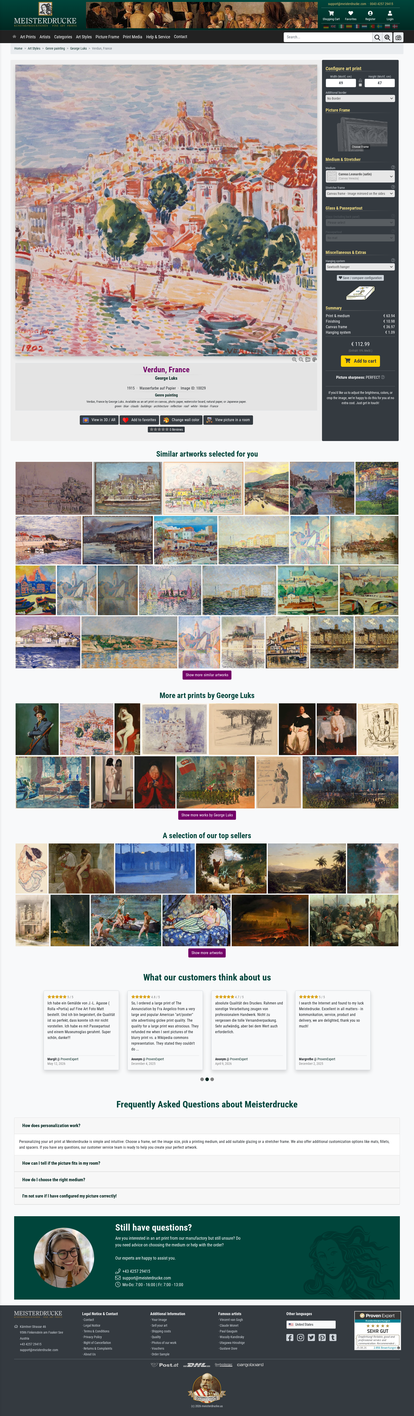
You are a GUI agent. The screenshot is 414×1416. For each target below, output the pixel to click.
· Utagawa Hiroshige (231, 1343)
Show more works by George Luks (207, 815)
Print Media (132, 36)
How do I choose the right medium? (53, 1179)
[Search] (377, 37)
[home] (14, 36)
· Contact (88, 1320)
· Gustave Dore (227, 1349)
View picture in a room (231, 420)
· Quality (155, 1337)
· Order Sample (160, 1354)
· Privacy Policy (92, 1337)
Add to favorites (142, 420)
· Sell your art (158, 1326)
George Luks (78, 48)
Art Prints (28, 36)
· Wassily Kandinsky (231, 1337)
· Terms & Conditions (95, 1331)
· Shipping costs (160, 1331)
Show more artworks (207, 953)
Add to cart (363, 361)
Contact (180, 36)
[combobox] (360, 98)
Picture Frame (107, 36)
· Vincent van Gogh (230, 1320)
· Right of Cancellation (96, 1343)
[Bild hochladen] (398, 37)
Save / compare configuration (362, 278)
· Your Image (158, 1320)
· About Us (89, 1354)
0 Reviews (176, 429)
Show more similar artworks (207, 675)
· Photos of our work (163, 1343)
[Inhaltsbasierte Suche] (387, 37)
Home (18, 48)
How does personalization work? (51, 1125)
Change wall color (184, 420)
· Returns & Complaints (97, 1349)
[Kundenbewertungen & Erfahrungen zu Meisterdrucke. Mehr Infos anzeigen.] (377, 1330)
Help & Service (158, 36)
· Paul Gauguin (227, 1331)
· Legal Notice (91, 1326)
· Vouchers (157, 1349)
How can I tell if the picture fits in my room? (61, 1163)
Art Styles (84, 36)
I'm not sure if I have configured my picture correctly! (69, 1196)
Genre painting (55, 48)
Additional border (336, 92)
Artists (45, 36)
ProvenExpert (69, 1059)
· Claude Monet (228, 1326)
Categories (63, 36)
